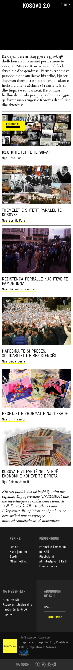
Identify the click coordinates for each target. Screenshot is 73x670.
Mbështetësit (18, 561)
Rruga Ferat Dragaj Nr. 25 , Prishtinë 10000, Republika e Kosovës (43, 644)
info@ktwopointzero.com (35, 637)
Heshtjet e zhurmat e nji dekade (35, 413)
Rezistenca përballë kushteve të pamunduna (35, 281)
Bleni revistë (11, 600)
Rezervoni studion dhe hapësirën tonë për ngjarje (17, 609)
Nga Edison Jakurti (15, 482)
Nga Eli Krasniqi (13, 419)
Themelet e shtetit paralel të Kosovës (32, 212)
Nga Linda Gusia (13, 361)
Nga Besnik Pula (13, 220)
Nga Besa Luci (12, 158)
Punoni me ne (48, 566)
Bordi (13, 556)
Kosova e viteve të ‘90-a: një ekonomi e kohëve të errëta (30, 474)
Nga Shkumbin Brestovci (19, 289)
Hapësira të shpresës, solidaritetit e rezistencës (29, 353)
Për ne (14, 547)
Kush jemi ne (18, 552)
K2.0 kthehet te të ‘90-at (26, 152)
